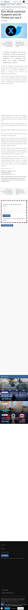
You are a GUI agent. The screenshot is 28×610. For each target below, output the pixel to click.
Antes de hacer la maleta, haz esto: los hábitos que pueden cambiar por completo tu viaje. (14, 383)
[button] (24, 380)
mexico (3, 421)
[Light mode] (24, 2)
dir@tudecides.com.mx (10, 174)
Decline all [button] (14, 608)
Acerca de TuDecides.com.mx (7, 592)
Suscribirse (6, 215)
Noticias (13, 4)
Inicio (8, 4)
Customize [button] (20, 608)
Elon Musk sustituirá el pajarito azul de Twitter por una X (13, 14)
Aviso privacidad (5, 590)
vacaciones (13, 387)
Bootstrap (3, 602)
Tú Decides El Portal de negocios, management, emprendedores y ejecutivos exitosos (13, 600)
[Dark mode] (26, 2)
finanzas (6, 398)
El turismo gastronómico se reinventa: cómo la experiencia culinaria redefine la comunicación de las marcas (13, 406)
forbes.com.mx (8, 168)
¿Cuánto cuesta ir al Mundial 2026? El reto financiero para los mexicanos (13, 418)
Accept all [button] (7, 608)
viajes (3, 387)
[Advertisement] (14, 99)
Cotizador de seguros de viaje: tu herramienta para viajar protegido (14, 395)
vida (6, 387)
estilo (9, 387)
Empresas (19, 4)
